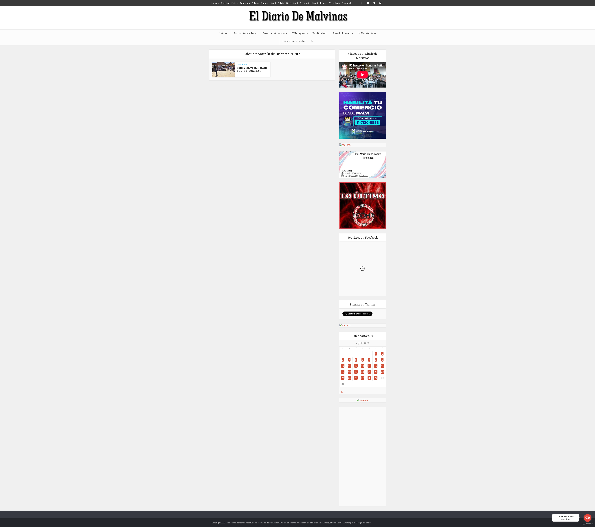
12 (356, 365)
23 (382, 371)
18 (349, 371)
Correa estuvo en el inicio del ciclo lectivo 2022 (252, 69)
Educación (242, 64)
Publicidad (319, 33)
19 (356, 371)
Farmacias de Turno (246, 33)
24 (343, 377)
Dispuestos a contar (294, 41)
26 (356, 377)
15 (376, 365)
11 (349, 365)
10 (343, 365)
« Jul (341, 392)
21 (369, 371)
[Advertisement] (362, 456)
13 (362, 365)
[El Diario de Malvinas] (297, 16)
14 (369, 365)
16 (382, 365)
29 (376, 377)
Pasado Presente (343, 33)
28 (369, 377)
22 (376, 371)
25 (349, 377)
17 (343, 371)
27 (362, 377)
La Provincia (365, 33)
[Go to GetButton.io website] (588, 524)
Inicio (223, 33)
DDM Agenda (300, 33)
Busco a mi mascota (275, 33)
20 (362, 371)
